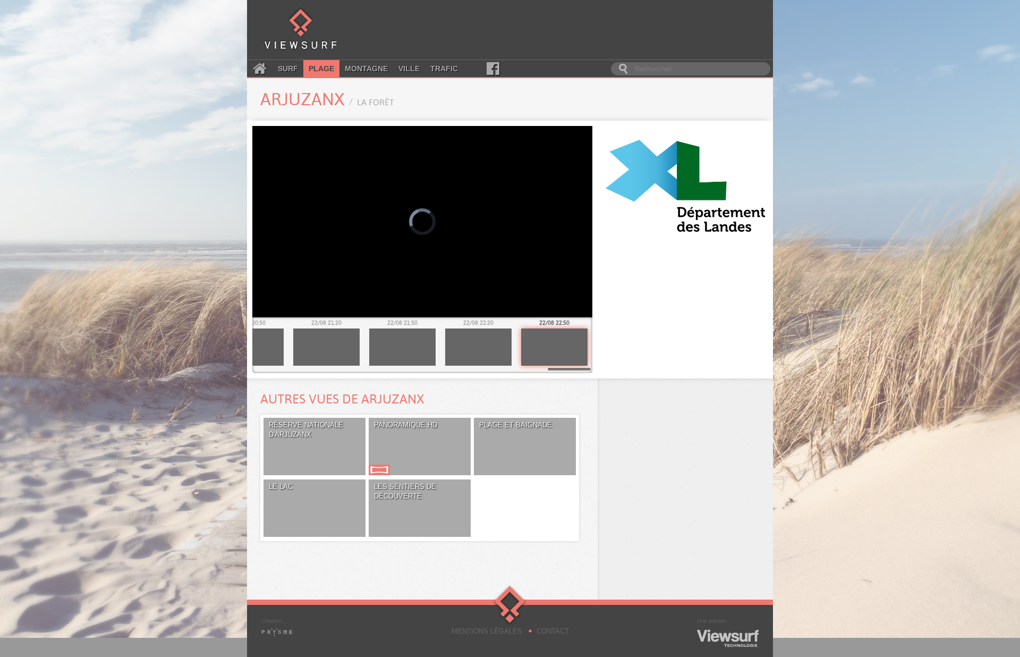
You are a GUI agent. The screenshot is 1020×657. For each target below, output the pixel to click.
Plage (321, 68)
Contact (553, 631)
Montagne (366, 68)
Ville (409, 68)
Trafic (444, 68)
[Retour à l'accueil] (301, 30)
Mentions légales (487, 631)
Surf (288, 68)
